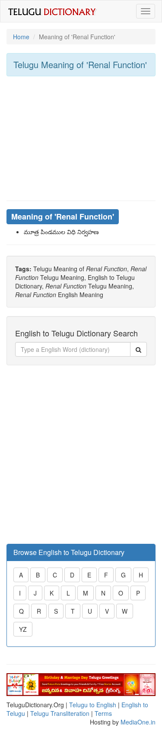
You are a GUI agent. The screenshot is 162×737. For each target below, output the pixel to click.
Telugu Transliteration (59, 713)
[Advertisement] (81, 138)
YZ (23, 629)
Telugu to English (92, 704)
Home (21, 36)
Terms (103, 713)
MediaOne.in (138, 722)
